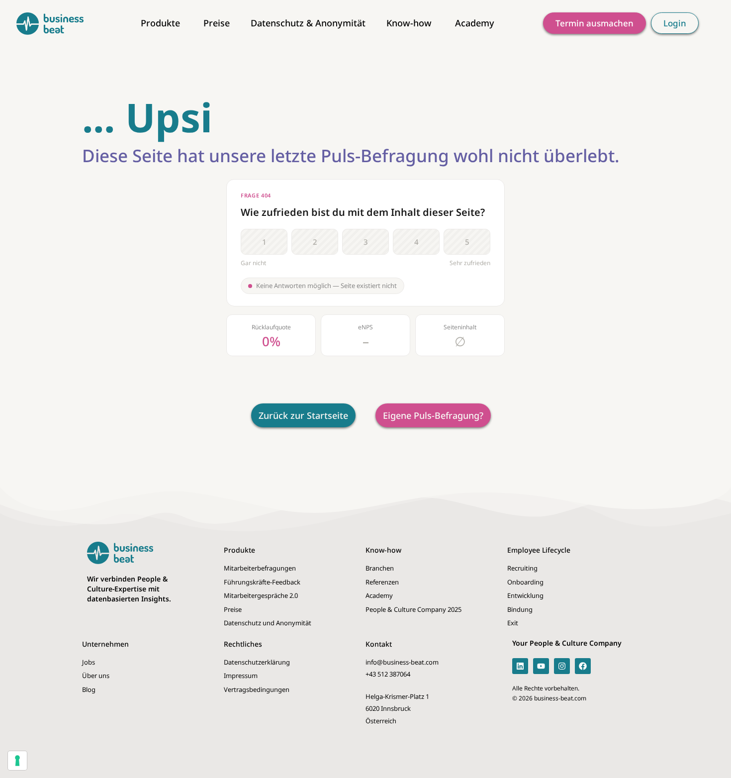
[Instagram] (562, 666)
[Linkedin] (520, 666)
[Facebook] (583, 666)
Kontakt (379, 644)
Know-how (383, 550)
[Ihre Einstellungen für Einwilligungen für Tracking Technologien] (17, 760)
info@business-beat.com (402, 662)
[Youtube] (541, 666)
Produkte (239, 550)
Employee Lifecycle (538, 550)
